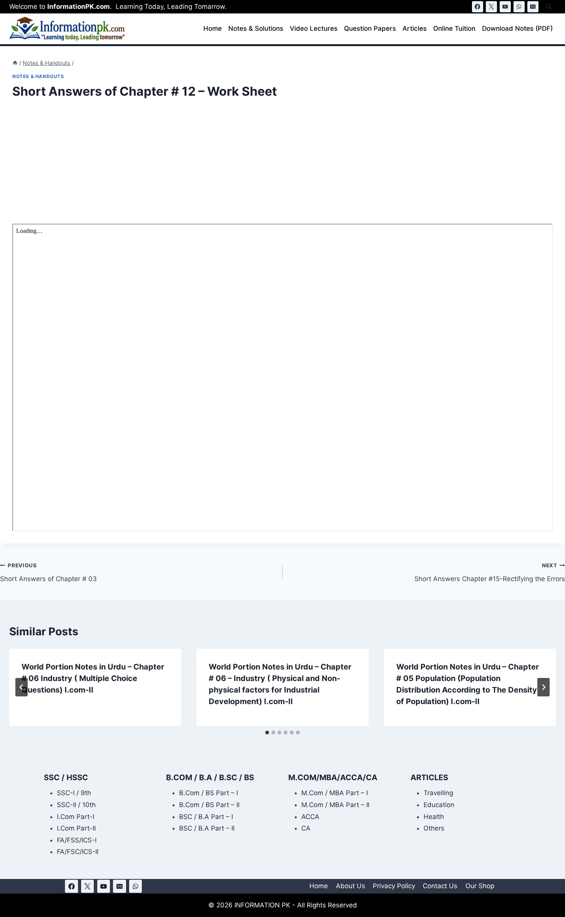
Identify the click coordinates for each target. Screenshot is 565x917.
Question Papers (370, 28)
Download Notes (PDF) (517, 28)
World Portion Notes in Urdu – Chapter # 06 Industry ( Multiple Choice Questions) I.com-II (93, 678)
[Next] (543, 687)
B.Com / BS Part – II (209, 805)
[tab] (267, 732)
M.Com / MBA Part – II (335, 805)
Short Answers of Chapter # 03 (48, 572)
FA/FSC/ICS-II (77, 852)
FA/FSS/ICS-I (76, 840)
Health (434, 817)
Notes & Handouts (38, 76)
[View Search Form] (549, 6)
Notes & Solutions (255, 28)
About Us (350, 886)
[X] (491, 6)
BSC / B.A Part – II (206, 828)
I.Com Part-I (75, 817)
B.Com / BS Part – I (208, 793)
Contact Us (440, 886)
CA (306, 828)
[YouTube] (505, 6)
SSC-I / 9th (74, 793)
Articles (414, 28)
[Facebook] (477, 6)
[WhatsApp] (519, 6)
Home (212, 28)
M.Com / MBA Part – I (334, 793)
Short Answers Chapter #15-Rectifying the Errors (489, 572)
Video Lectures (313, 28)
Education (439, 805)
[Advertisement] (243, 167)
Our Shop (479, 886)
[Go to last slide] (21, 687)
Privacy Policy (394, 886)
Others (434, 828)
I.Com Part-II (76, 828)
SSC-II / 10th (76, 805)
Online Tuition (454, 28)
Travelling (438, 793)
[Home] (15, 63)
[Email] (532, 6)
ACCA (310, 817)
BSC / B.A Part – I (206, 817)
